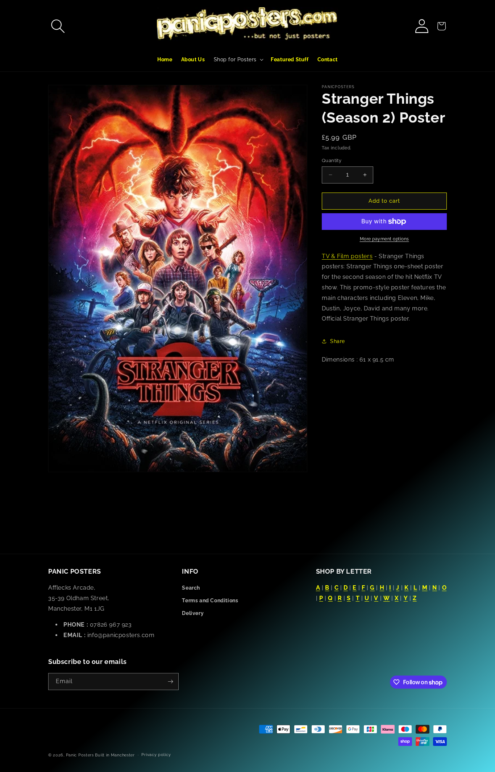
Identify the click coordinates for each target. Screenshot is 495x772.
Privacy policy (156, 754)
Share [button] (337, 341)
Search (191, 588)
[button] (58, 26)
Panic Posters (80, 755)
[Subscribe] (170, 681)
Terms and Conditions (210, 600)
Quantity (331, 160)
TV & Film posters (347, 256)
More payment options (384, 238)
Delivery (193, 613)
